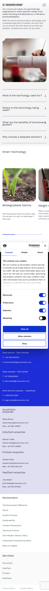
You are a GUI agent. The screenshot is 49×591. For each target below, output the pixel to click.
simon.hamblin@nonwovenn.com (17, 362)
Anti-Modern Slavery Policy (15, 535)
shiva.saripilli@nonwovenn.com (17, 381)
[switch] (42, 303)
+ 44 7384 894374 (11, 357)
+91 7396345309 (11, 376)
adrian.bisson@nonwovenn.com (15, 423)
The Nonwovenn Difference (15, 505)
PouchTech (8, 563)
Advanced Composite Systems (17, 540)
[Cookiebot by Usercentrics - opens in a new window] (30, 245)
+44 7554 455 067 (14, 466)
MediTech (7, 578)
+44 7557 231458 (14, 446)
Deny (24, 344)
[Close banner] (45, 246)
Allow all (24, 329)
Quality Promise (10, 515)
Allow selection (24, 336)
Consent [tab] (9, 252)
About (5, 510)
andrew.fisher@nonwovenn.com (16, 463)
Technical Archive (11, 530)
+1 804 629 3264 (11, 395)
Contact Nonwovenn (12, 525)
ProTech (6, 573)
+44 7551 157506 (14, 487)
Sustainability (9, 520)
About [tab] (40, 252)
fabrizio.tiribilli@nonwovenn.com (16, 443)
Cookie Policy (26, 588)
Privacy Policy (9, 588)
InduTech (7, 568)
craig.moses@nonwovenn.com (16, 400)
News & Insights (10, 545)
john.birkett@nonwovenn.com (15, 483)
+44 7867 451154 (13, 426)
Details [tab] (24, 252)
